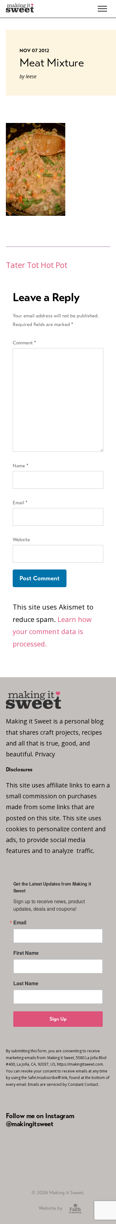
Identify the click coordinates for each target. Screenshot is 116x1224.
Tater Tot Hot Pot (36, 265)
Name (20, 466)
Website (21, 539)
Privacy (45, 754)
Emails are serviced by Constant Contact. (63, 1084)
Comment (24, 343)
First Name (26, 952)
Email (20, 502)
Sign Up (58, 1019)
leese (31, 76)
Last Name (25, 983)
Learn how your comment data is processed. (52, 631)
